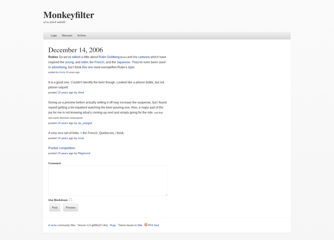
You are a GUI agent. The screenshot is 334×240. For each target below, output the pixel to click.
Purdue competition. (62, 148)
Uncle (62, 72)
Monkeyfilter (68, 14)
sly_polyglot (85, 123)
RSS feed (153, 225)
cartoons (144, 57)
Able (139, 225)
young (69, 62)
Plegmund (84, 153)
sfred (81, 92)
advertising (59, 67)
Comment (54, 163)
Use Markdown (58, 200)
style (131, 67)
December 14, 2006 (75, 49)
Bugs (113, 225)
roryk (81, 138)
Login (54, 35)
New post (67, 35)
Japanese (123, 62)
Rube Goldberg (109, 57)
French (99, 62)
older (84, 62)
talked (76, 57)
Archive (81, 35)
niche (54, 225)
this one (87, 67)
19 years (62, 92)
